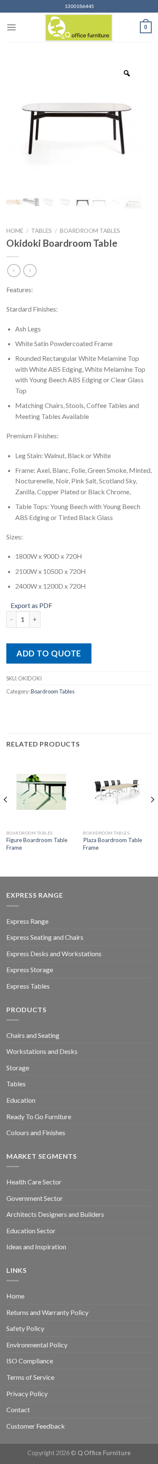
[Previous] (6, 816)
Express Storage (29, 969)
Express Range (27, 921)
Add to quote (48, 653)
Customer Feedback (35, 1426)
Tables (41, 230)
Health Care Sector (34, 1182)
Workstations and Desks (42, 1051)
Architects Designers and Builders (55, 1214)
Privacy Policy (27, 1393)
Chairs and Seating (32, 1035)
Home (14, 230)
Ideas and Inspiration (36, 1247)
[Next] (152, 816)
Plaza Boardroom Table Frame (112, 844)
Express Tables (28, 986)
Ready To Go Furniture (38, 1116)
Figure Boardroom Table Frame (36, 844)
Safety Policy (25, 1328)
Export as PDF (31, 605)
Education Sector (31, 1231)
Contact (18, 1409)
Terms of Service (30, 1377)
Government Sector (34, 1198)
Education (20, 1100)
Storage (17, 1068)
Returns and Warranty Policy (47, 1312)
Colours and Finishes (35, 1132)
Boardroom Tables (90, 230)
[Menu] (11, 27)
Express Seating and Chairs (44, 937)
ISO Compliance (29, 1361)
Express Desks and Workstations (54, 953)
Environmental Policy (36, 1345)
